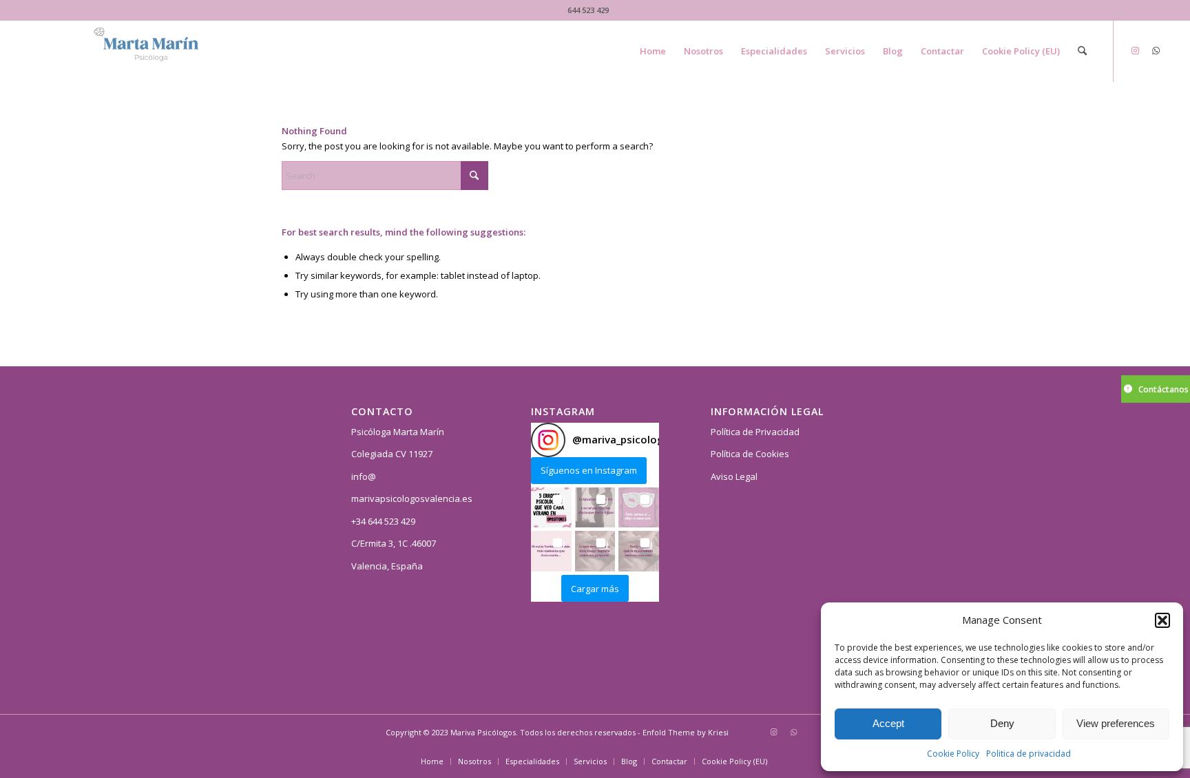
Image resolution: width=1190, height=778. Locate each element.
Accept (888, 723)
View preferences (1115, 723)
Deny (1002, 723)
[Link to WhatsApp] (1155, 50)
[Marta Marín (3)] (162, 51)
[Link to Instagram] (1135, 50)
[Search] (1082, 51)
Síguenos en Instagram (589, 470)
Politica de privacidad (1028, 753)
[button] (1162, 620)
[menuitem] (653, 51)
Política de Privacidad (755, 431)
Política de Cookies (750, 454)
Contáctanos (1163, 389)
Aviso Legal (734, 476)
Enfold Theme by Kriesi (686, 732)
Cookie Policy (953, 753)
